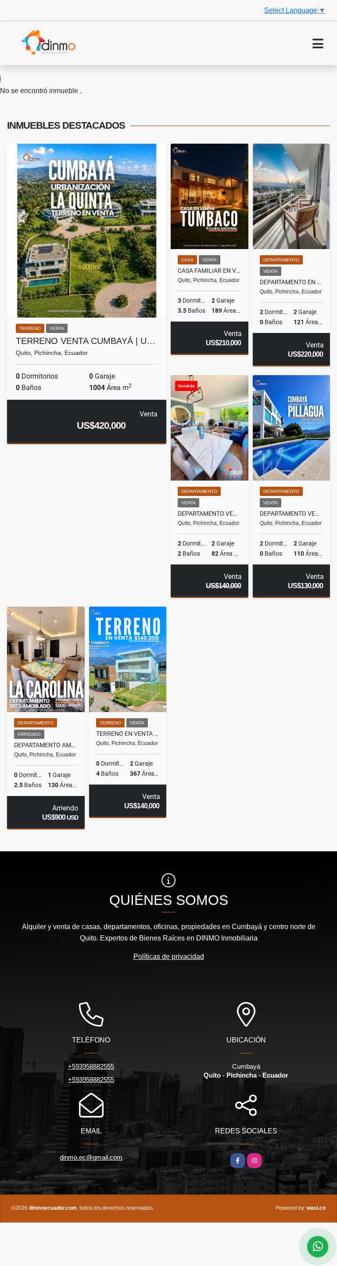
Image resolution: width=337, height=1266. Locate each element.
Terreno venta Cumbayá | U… (85, 341)
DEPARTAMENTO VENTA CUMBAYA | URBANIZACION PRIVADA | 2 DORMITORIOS (209, 513)
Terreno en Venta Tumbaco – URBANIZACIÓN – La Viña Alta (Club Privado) (128, 733)
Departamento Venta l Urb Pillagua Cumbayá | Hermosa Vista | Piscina (291, 513)
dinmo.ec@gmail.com (91, 1157)
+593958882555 (91, 1066)
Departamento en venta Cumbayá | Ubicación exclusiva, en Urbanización (291, 282)
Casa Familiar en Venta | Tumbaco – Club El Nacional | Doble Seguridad (209, 270)
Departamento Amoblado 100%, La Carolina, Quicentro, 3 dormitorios (46, 745)
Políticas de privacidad (168, 956)
